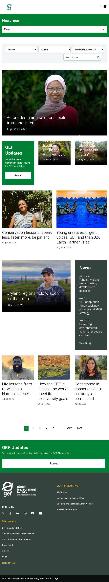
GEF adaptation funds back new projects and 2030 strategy (90, 307)
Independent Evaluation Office (70, 498)
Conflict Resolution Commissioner (18, 533)
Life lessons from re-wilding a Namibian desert (17, 389)
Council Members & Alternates (16, 539)
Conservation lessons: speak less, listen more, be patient (27, 235)
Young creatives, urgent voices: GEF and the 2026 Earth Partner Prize (78, 237)
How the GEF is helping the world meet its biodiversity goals (53, 391)
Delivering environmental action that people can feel (90, 329)
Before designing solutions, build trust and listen (36, 120)
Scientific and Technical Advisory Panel (75, 503)
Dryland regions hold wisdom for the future (33, 296)
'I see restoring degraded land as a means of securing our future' (90, 145)
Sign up (18, 175)
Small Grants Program (67, 509)
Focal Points (8, 545)
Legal (4, 556)
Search (101, 6)
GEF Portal (62, 492)
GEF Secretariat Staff (12, 528)
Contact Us (8, 563)
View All (83, 343)
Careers (6, 550)
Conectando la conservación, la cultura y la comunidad (88, 391)
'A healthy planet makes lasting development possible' (89, 285)
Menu (7, 29)
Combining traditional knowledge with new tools (54, 148)
